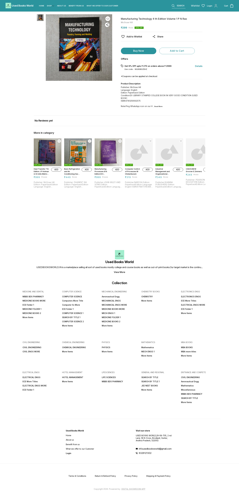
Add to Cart (177, 50)
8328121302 (145, 453)
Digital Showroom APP (133, 489)
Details (198, 66)
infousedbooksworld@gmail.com (155, 448)
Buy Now (138, 50)
